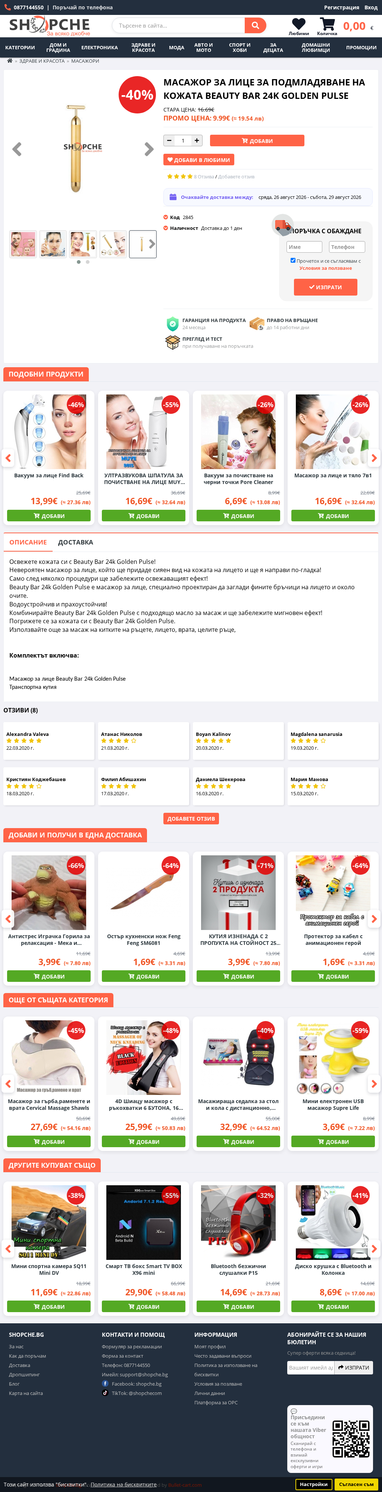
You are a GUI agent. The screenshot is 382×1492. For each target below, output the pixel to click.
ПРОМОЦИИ (361, 47)
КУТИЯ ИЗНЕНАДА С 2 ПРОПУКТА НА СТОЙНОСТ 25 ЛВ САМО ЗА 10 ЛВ (238, 939)
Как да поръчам (27, 1355)
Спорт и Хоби (240, 47)
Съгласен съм (356, 1484)
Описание (28, 542)
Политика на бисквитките (124, 1484)
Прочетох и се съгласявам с (328, 264)
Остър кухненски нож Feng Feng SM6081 (144, 939)
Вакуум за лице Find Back (49, 475)
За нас (16, 1346)
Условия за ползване (326, 268)
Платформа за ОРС (216, 1402)
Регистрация (341, 7)
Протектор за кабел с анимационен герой (333, 939)
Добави (260, 140)
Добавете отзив (191, 818)
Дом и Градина (58, 47)
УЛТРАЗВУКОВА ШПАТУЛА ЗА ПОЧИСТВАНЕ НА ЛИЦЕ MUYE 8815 (144, 479)
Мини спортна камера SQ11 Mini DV (49, 1269)
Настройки (314, 1484)
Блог (14, 1383)
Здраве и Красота (143, 47)
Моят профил (210, 1346)
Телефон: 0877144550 (126, 1365)
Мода (176, 47)
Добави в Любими (201, 159)
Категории (20, 47)
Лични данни (209, 1393)
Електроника (99, 47)
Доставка (75, 542)
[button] (78, 262)
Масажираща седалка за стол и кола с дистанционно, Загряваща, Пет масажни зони (238, 1104)
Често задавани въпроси (222, 1355)
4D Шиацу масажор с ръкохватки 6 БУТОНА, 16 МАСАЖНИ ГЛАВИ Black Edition (144, 1104)
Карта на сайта (26, 1393)
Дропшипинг (24, 1374)
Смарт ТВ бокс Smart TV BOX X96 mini (144, 1269)
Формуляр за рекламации (132, 1346)
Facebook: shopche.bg (136, 1383)
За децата (273, 47)
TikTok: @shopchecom (136, 1393)
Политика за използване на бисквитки (225, 1370)
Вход (371, 7)
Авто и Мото (203, 47)
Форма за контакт (122, 1355)
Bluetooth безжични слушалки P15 (238, 1269)
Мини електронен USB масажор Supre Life (333, 1104)
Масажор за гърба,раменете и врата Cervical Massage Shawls (49, 1104)
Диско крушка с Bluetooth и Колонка (333, 1269)
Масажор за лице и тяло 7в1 (333, 475)
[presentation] (16, 149)
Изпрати (328, 287)
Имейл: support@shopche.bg (135, 1374)
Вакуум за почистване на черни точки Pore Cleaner (238, 479)
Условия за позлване (218, 1383)
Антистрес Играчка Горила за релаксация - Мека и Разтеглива (49, 939)
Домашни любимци (316, 47)
